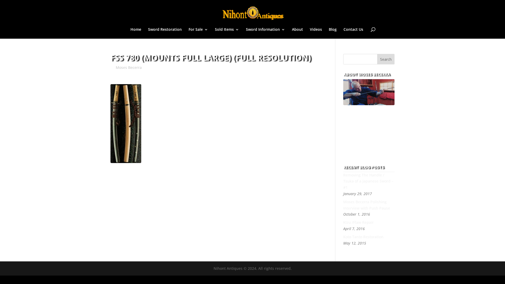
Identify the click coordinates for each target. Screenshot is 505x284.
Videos (316, 30)
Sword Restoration (165, 30)
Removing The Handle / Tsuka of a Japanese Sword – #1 (368, 181)
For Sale (196, 30)
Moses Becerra (129, 67)
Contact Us (353, 30)
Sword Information (263, 30)
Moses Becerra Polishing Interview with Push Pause (366, 205)
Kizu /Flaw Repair (358, 222)
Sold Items (224, 30)
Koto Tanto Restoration (363, 236)
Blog (333, 30)
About (297, 30)
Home (135, 30)
